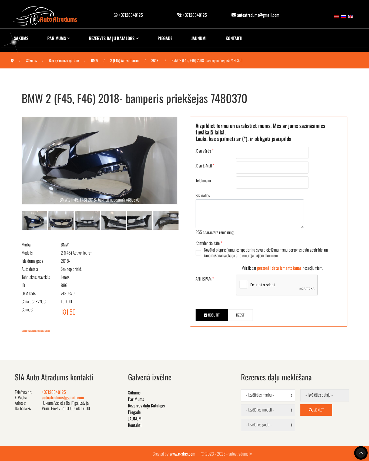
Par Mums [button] (56, 38)
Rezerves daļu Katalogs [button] (112, 38)
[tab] (38, 219)
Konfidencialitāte (209, 243)
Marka (26, 244)
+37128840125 (131, 15)
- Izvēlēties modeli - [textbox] (260, 409)
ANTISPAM (205, 278)
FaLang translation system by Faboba (36, 330)
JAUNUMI (199, 38)
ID (23, 285)
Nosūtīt (213, 315)
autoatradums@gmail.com (258, 15)
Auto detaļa (30, 269)
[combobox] (268, 395)
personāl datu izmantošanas (280, 268)
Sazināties (203, 195)
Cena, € (27, 309)
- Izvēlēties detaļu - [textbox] (319, 394)
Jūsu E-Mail (205, 165)
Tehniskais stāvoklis (36, 277)
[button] (99, 160)
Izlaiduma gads (32, 261)
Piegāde (164, 38)
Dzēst (240, 315)
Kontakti (234, 38)
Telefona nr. (204, 180)
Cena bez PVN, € (34, 301)
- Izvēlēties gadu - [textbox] (259, 424)
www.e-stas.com (182, 453)
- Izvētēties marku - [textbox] (260, 394)
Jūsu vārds (204, 150)
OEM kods (29, 293)
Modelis (27, 252)
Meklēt (318, 410)
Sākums (21, 38)
